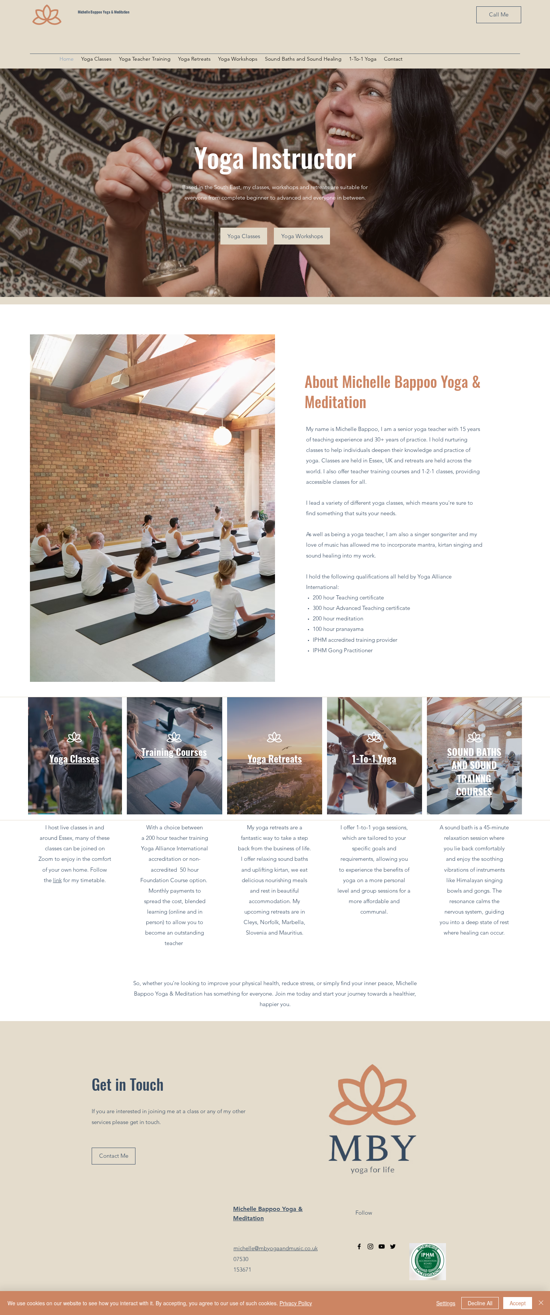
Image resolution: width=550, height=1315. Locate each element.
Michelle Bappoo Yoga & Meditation (103, 12)
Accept (518, 1303)
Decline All (480, 1303)
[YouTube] (381, 1246)
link (57, 880)
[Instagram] (370, 1246)
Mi (236, 1208)
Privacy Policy (295, 1303)
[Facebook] (359, 1246)
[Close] (541, 1303)
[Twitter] (393, 1246)
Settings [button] (445, 1303)
